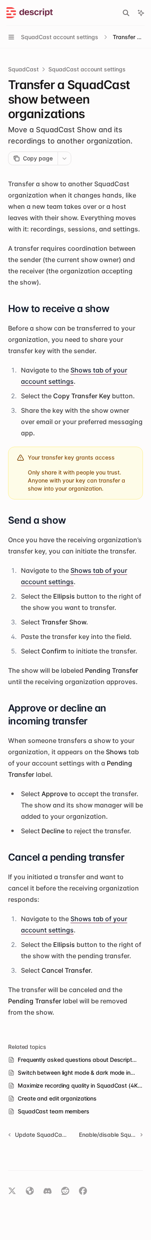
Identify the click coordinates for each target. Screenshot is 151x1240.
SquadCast (23, 69)
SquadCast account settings (87, 69)
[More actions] (64, 158)
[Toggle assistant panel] (141, 13)
